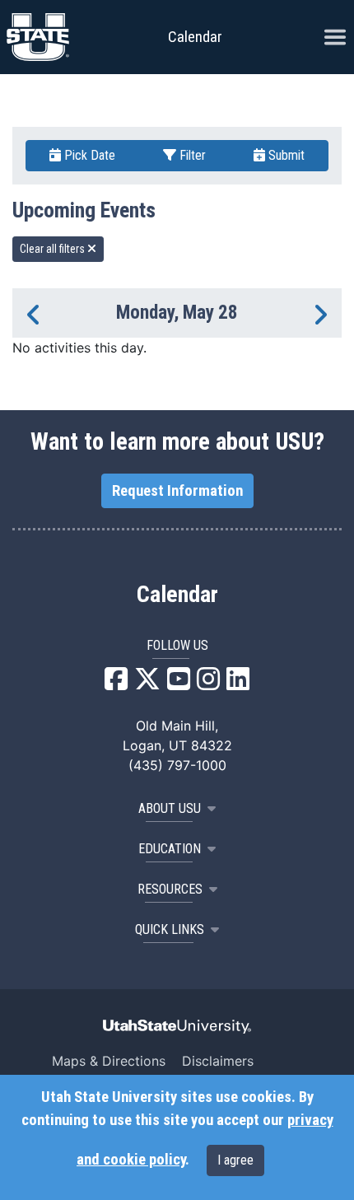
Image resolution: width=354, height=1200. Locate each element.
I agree (235, 1160)
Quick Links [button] (169, 929)
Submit (285, 155)
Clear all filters (53, 248)
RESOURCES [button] (170, 889)
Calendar (177, 594)
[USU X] (147, 683)
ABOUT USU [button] (169, 808)
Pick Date (88, 155)
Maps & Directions (108, 1061)
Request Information (177, 491)
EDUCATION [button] (169, 849)
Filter (191, 155)
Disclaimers (218, 1061)
